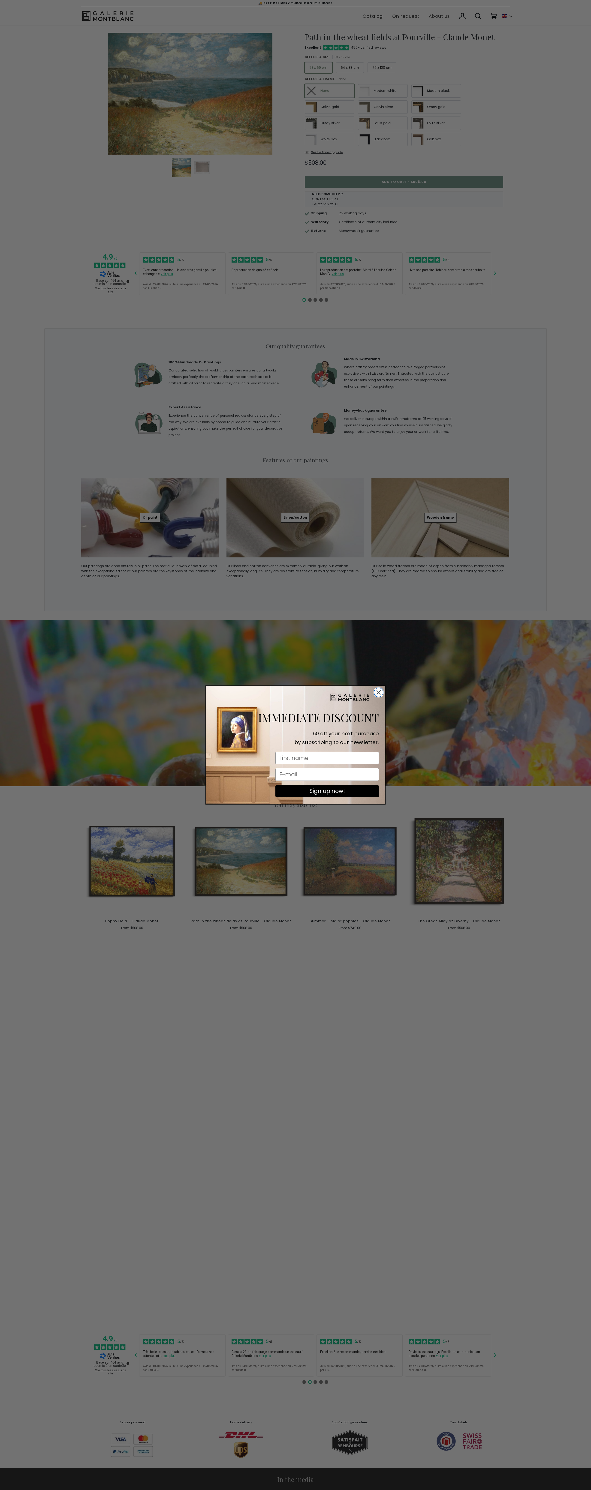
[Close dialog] (378, 692)
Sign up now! (327, 791)
